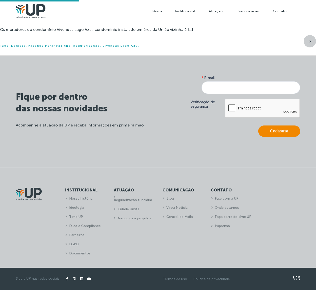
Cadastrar (279, 131)
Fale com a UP (226, 198)
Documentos (80, 253)
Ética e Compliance (85, 226)
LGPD (74, 244)
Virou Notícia (177, 208)
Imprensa (222, 226)
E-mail (208, 78)
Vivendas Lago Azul (120, 45)
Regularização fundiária (133, 200)
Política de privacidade (211, 279)
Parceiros (76, 235)
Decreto (18, 45)
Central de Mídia (179, 217)
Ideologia (76, 208)
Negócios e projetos (134, 218)
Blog (170, 198)
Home (157, 11)
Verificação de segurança (203, 104)
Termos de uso (175, 279)
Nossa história (81, 198)
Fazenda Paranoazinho (49, 45)
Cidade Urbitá (128, 209)
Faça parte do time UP (233, 217)
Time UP (76, 217)
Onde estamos (227, 208)
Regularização (86, 45)
